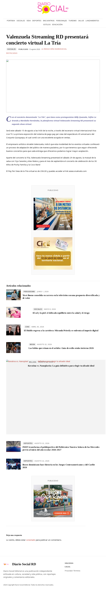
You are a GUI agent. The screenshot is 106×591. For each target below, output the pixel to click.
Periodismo (29, 291)
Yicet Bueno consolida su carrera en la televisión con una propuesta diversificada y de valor (61, 296)
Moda (32, 344)
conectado (30, 540)
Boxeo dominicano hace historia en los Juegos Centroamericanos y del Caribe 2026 (58, 466)
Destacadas (11, 53)
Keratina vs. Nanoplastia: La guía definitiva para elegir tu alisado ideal (61, 366)
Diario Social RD (24, 564)
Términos (77, 571)
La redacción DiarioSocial (54, 49)
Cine (27, 327)
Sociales (11, 49)
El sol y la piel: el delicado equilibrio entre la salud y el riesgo (61, 313)
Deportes (28, 443)
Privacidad (68, 571)
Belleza (32, 362)
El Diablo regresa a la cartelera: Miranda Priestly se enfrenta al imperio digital (61, 330)
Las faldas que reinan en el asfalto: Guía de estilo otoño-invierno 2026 (61, 348)
